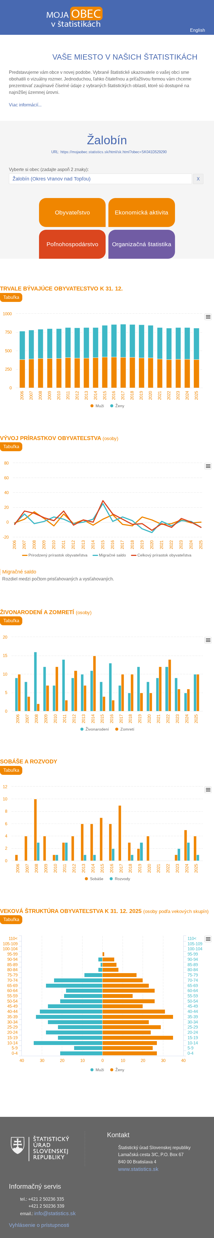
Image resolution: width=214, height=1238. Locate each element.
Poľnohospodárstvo (72, 244)
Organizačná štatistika (141, 244)
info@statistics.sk (55, 1213)
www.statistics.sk (138, 1169)
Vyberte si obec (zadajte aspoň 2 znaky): (49, 169)
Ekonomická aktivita (141, 212)
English (197, 30)
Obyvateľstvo (72, 212)
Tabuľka (11, 297)
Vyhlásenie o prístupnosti (39, 1225)
